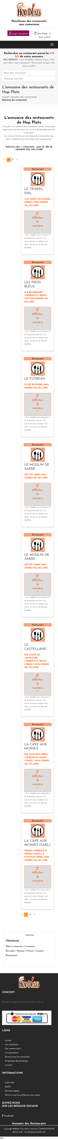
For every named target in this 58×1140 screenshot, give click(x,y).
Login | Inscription (20, 34)
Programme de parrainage (16, 1061)
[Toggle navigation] (52, 44)
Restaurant (11, 955)
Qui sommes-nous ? (13, 1049)
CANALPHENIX (46, 1129)
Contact (8, 1065)
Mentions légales (12, 1091)
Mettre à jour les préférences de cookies (22, 1095)
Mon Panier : (44, 34)
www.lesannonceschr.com (34, 1132)
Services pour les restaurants (17, 1057)
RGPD (8, 1087)
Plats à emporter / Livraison (20, 946)
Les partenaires (11, 1053)
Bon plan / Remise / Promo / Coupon (25, 951)
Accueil (5, 97)
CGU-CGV (9, 1083)
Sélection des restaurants (14, 100)
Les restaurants (12, 1045)
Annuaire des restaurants (23, 97)
